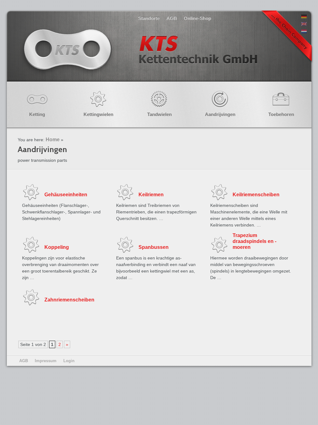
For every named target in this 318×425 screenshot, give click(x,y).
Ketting (37, 114)
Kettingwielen (98, 114)
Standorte (149, 18)
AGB (171, 18)
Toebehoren (281, 114)
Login (69, 360)
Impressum (46, 360)
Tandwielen (159, 114)
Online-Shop (197, 18)
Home (53, 139)
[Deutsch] (304, 16)
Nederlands (139, 56)
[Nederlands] (304, 31)
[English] (304, 24)
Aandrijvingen (220, 114)
